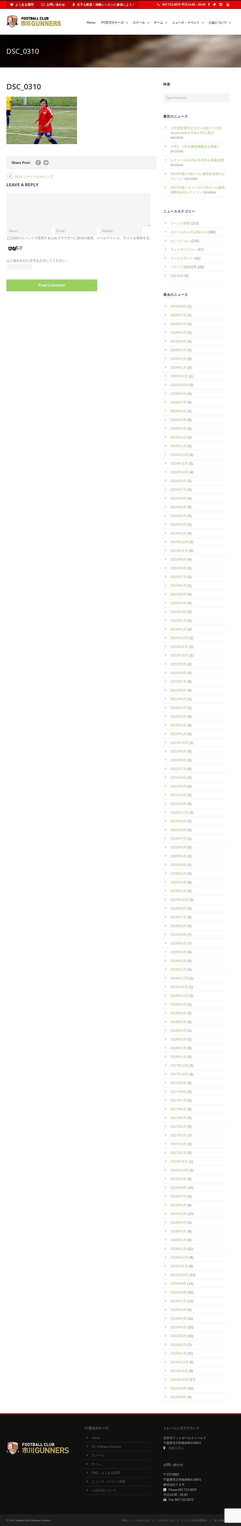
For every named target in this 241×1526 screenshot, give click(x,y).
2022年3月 (178, 716)
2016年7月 (178, 1196)
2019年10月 (179, 900)
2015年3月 (178, 1336)
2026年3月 (178, 350)
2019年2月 (178, 961)
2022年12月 (179, 638)
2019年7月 (178, 917)
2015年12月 (179, 1257)
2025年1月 (178, 446)
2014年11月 (179, 1371)
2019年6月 (178, 926)
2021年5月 (178, 786)
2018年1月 (178, 1057)
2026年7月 (178, 315)
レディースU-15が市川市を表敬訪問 (197, 160)
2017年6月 (178, 1109)
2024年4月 (178, 516)
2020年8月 (178, 830)
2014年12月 (179, 1362)
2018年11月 (179, 987)
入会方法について (104, 1490)
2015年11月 (179, 1266)
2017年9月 (178, 1083)
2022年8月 (178, 673)
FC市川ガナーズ (112, 22)
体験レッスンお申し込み (136, 1520)
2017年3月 (178, 1135)
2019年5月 (178, 934)
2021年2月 (178, 804)
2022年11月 (179, 647)
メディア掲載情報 (183, 267)
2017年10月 (179, 1074)
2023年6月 (178, 585)
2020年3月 (178, 873)
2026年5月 (178, 332)
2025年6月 (178, 411)
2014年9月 (178, 1388)
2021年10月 (179, 742)
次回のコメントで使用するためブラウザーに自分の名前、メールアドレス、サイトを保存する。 (82, 238)
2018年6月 (178, 1022)
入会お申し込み (166, 1520)
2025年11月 (179, 376)
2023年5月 (178, 594)
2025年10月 (179, 385)
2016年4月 (178, 1222)
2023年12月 (179, 542)
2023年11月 (179, 551)
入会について (218, 22)
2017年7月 (178, 1100)
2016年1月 (178, 1249)
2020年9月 (178, 821)
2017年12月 (179, 1065)
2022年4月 (178, 708)
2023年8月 (178, 568)
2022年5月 (178, 699)
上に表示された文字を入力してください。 (37, 260)
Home (91, 22)
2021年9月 (178, 751)
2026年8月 (178, 306)
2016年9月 (178, 1179)
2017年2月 (178, 1144)
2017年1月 (178, 1153)
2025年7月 (178, 402)
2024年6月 (178, 498)
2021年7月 (178, 769)
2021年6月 (178, 777)
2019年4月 (178, 943)
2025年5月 (178, 420)
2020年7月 (178, 838)
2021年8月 (178, 760)
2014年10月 (179, 1379)
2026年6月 (178, 324)
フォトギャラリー (183, 249)
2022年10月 (179, 655)
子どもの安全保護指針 (194, 1520)
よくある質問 (24, 4)
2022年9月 (178, 664)
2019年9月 (178, 908)
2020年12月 (179, 812)
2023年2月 (178, 620)
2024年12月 (179, 455)
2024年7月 (178, 489)
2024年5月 (178, 507)
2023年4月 (178, 603)
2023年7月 (178, 577)
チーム (158, 22)
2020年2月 (178, 882)
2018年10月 (179, 996)
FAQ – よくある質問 (106, 1473)
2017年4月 (178, 1126)
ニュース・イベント (186, 22)
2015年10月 (179, 1275)
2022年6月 (178, 690)
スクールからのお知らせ (188, 232)
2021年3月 (178, 795)
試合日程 (177, 276)
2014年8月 (178, 1397)
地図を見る (176, 1448)
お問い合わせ (56, 4)
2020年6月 (178, 847)
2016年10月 (179, 1170)
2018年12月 (179, 978)
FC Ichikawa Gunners (106, 1446)
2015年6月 (178, 1310)
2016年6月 (178, 1205)
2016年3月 (178, 1231)
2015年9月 (178, 1283)
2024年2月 (178, 533)
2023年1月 (178, 629)
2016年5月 (178, 1214)
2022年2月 (178, 725)
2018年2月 (178, 1048)
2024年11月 (179, 463)
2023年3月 (178, 612)
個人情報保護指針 (224, 1520)
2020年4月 (178, 865)
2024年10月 (179, 472)
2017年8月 (178, 1092)
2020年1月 (178, 891)
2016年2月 (178, 1240)
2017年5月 (178, 1118)
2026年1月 (178, 367)
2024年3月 (178, 524)
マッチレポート (181, 258)
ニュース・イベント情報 (108, 1481)
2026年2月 (178, 359)
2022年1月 (178, 734)
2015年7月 (178, 1301)
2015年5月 (178, 1318)
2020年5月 (178, 856)
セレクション (180, 241)
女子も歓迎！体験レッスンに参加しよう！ (106, 4)
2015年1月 (178, 1353)
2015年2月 (178, 1345)
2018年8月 (178, 1013)
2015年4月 (178, 1327)
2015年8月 (178, 1292)
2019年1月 (178, 969)
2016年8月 (178, 1187)
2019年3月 (178, 952)
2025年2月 (178, 437)
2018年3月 (178, 1039)
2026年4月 (178, 341)
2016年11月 (179, 1161)
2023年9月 (178, 559)
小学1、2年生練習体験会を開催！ (195, 146)
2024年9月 (178, 481)
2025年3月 (178, 428)
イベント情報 (180, 223)
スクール (139, 22)
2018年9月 (178, 1004)
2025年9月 (178, 393)
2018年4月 (178, 1030)
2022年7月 (178, 681)
